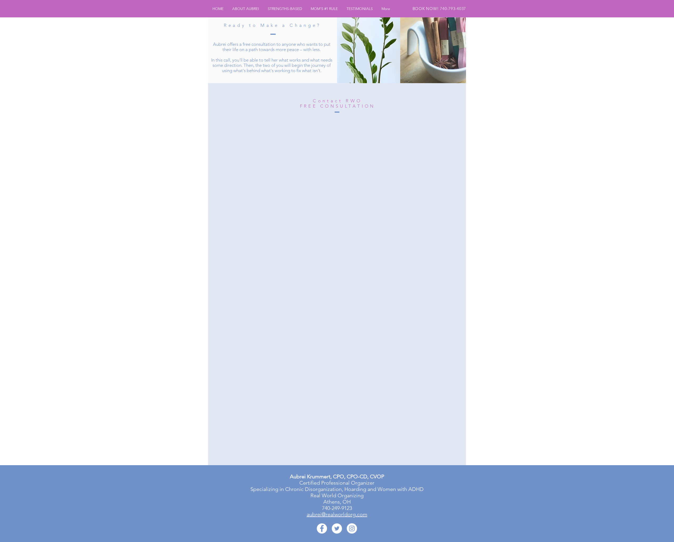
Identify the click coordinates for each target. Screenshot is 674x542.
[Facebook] (322, 528)
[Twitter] (337, 528)
